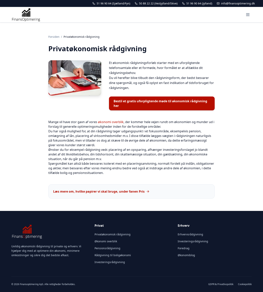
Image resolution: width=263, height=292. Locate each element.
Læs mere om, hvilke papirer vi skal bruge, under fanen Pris (99, 191)
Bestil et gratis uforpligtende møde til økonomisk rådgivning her (160, 103)
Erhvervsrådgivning (190, 234)
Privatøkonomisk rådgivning (113, 234)
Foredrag (183, 248)
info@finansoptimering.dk (238, 3)
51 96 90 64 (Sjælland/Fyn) (113, 3)
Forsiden (53, 37)
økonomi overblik (111, 122)
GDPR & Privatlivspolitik (220, 284)
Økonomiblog (186, 255)
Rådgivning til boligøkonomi (113, 255)
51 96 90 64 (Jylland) (199, 3)
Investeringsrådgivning (110, 262)
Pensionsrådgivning (107, 248)
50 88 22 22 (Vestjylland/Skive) (158, 3)
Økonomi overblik (106, 241)
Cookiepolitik (245, 284)
